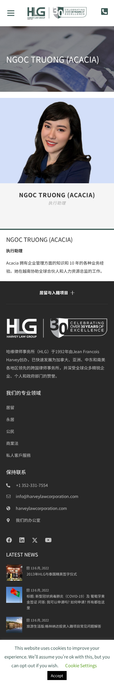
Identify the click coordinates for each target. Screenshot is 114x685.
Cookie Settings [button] (81, 665)
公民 (10, 431)
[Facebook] (9, 540)
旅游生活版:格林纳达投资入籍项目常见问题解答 (64, 626)
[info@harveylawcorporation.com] (11, 496)
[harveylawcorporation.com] (11, 508)
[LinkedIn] (22, 540)
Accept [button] (57, 675)
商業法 (12, 443)
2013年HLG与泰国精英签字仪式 (52, 573)
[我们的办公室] (11, 520)
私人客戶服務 (18, 455)
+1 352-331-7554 (32, 485)
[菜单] (11, 13)
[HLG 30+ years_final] (57, 13)
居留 (10, 407)
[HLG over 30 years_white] (57, 328)
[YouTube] (48, 540)
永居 (10, 419)
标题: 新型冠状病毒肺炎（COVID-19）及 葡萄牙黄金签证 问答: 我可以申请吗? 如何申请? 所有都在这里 (66, 602)
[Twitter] (35, 540)
